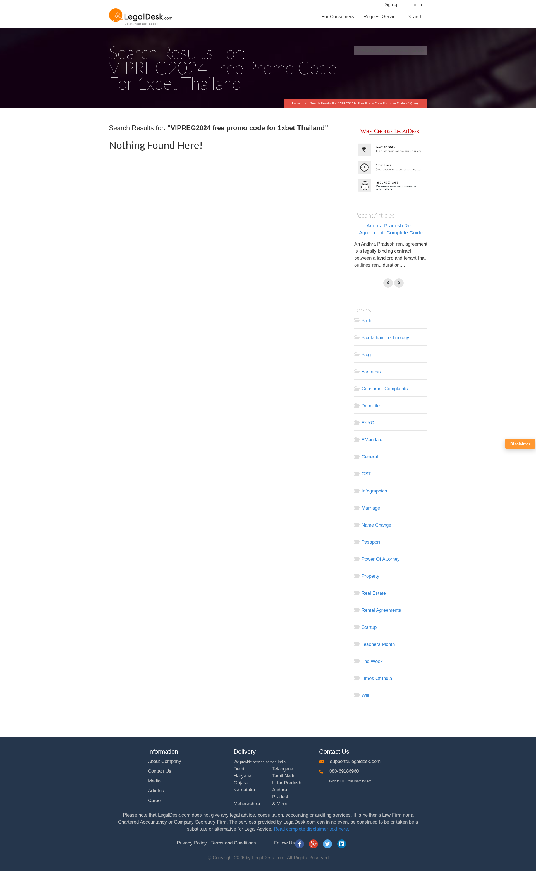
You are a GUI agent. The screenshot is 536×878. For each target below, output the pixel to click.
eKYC (368, 422)
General (370, 457)
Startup (369, 627)
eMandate (372, 439)
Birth (366, 320)
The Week (372, 661)
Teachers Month (378, 644)
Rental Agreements (381, 610)
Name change (376, 525)
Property (370, 576)
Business (371, 371)
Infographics (374, 491)
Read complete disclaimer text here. (311, 829)
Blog (366, 354)
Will (365, 695)
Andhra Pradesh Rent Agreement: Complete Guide (391, 229)
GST (366, 474)
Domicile (371, 405)
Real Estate (374, 593)
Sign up (392, 5)
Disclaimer (520, 444)
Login (416, 5)
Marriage (371, 508)
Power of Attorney (381, 559)
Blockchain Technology (385, 337)
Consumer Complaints (385, 388)
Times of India (377, 678)
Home (296, 103)
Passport (371, 542)
